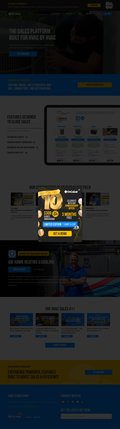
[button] (79, 190)
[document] (60, 214)
